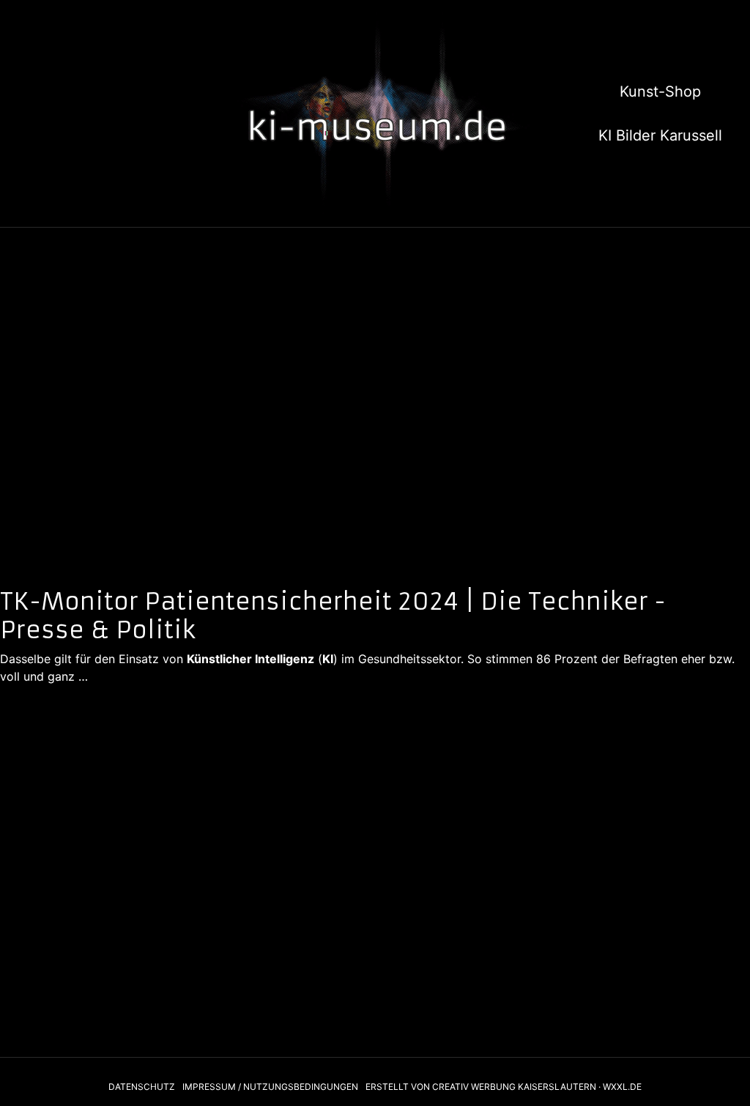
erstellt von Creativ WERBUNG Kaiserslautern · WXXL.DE (503, 1086)
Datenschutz (141, 1086)
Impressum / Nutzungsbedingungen (270, 1086)
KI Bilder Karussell (660, 135)
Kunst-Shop (660, 91)
